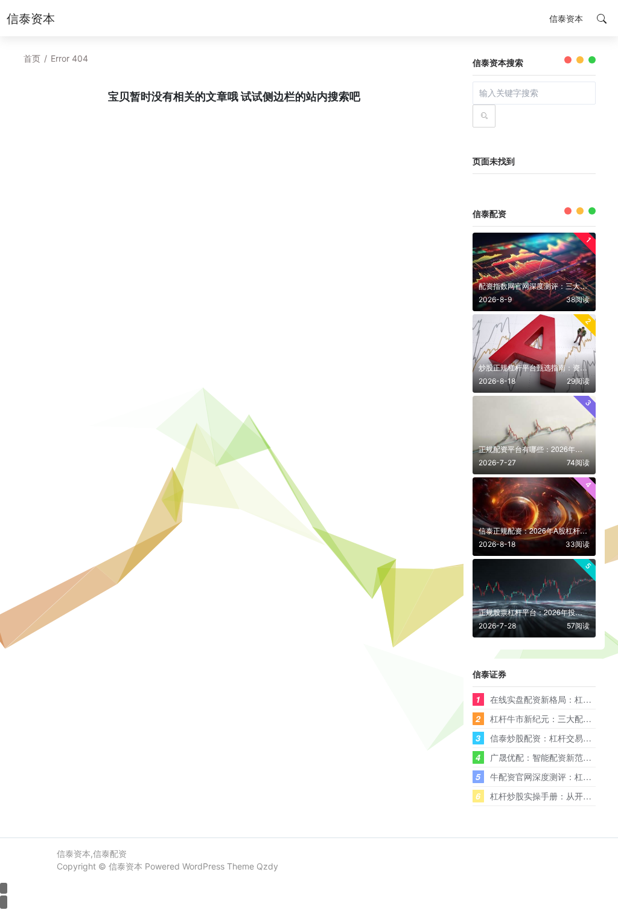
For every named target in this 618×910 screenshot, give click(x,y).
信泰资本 (125, 866)
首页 (32, 58)
